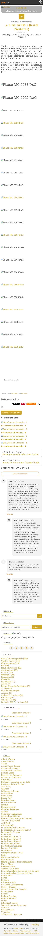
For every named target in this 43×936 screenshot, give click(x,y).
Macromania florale (10, 857)
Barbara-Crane (7, 773)
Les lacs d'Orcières (9, 848)
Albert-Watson (8, 759)
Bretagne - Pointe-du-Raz (12, 784)
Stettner (5, 907)
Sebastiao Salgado (9, 903)
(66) (6, 688)
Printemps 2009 (8, 882)
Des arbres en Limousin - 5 (21, 733)
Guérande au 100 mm (10, 816)
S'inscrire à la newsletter (11, 413)
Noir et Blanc (7, 864)
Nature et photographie (21, 22)
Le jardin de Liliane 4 (10, 843)
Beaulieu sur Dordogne (11, 775)
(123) (11, 668)
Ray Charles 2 (14, 393)
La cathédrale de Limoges (13, 827)
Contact (15, 931)
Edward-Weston (8, 802)
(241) (10, 661)
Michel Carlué (18, 928)
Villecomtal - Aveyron (11, 914)
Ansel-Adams (7, 761)
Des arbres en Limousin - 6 (21, 723)
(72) (8, 681)
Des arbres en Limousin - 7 (21, 713)
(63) (10, 690)
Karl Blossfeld (7, 825)
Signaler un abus (26, 931)
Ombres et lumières (10, 868)
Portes (4, 878)
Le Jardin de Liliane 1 (11, 836)
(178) (10, 663)
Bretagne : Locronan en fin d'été (15, 782)
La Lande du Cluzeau (10, 832)
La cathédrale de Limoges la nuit (16, 830)
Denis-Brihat (7, 793)
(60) (12, 695)
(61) (6, 693)
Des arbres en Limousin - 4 (21, 743)
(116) (7, 672)
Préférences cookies (32, 933)
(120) (9, 670)
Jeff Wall (5, 823)
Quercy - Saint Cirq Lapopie (13, 889)
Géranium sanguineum (11, 814)
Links (3, 855)
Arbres (4, 763)
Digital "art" (6, 798)
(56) (8, 700)
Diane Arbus (6, 795)
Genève (4, 811)
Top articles (7, 931)
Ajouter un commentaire (20, 474)
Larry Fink (6, 834)
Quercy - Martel (8, 887)
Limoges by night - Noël (12, 852)
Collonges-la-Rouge (10, 791)
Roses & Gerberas (8, 898)
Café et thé (6, 786)
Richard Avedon (8, 896)
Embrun (4, 805)
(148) (5, 665)
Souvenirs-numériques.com (13, 905)
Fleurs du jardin (8, 807)
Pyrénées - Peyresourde (12, 884)
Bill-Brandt (6, 779)
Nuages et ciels (8, 866)
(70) (6, 684)
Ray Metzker (7, 891)
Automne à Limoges (10, 768)
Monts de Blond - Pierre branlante (16, 862)
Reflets (4, 894)
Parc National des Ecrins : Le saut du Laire (20, 871)
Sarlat (4, 900)
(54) (14, 702)
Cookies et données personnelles (13, 933)
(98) (7, 674)
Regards (21, 8)
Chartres (5, 789)
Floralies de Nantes (10, 809)
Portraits (5, 880)
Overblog (35, 924)
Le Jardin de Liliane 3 (11, 841)
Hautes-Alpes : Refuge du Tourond (16, 818)
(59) (7, 697)
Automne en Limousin (11, 770)
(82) (5, 679)
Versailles (5, 912)
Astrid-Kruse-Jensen (10, 766)
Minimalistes (7, 859)
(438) (14, 658)
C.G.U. (36, 931)
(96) (7, 677)
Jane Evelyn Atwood (10, 820)
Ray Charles (24, 393)
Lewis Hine (6, 850)
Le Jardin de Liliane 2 (11, 839)
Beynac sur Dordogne (11, 777)
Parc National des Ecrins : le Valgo (16, 873)
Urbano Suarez (7, 909)
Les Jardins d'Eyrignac (11, 846)
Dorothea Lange (8, 800)
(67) (15, 686)
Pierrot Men (6, 875)
